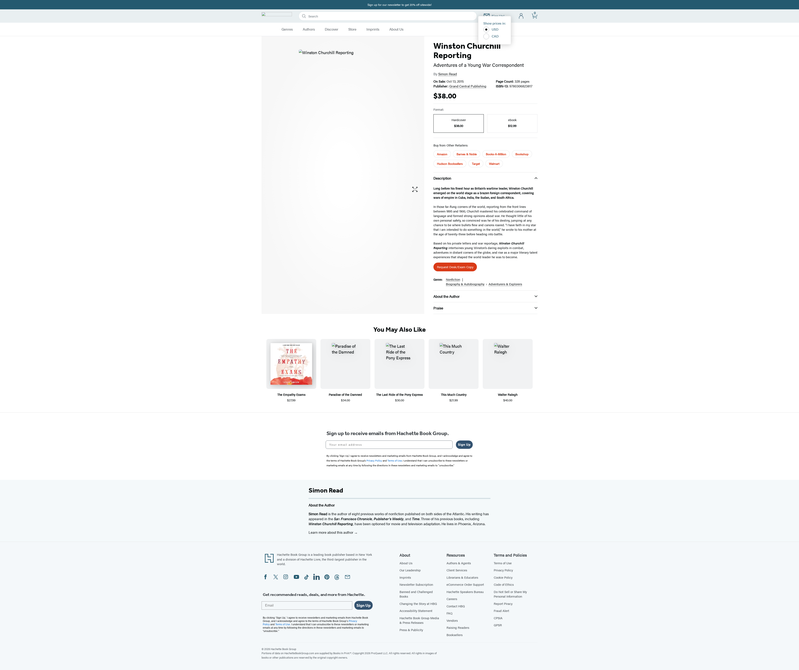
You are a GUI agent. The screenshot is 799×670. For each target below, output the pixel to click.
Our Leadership (410, 570)
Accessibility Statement (416, 610)
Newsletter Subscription (416, 584)
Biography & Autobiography (465, 284)
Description (442, 178)
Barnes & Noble (467, 154)
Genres (287, 29)
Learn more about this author (331, 532)
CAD (495, 36)
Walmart (494, 163)
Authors (309, 29)
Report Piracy (503, 603)
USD (495, 29)
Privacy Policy (503, 570)
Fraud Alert (501, 610)
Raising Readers (458, 627)
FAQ (449, 613)
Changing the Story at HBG (418, 603)
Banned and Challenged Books (416, 594)
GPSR (498, 625)
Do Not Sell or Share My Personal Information (510, 594)
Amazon (442, 154)
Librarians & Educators (462, 577)
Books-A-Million (496, 154)
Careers (452, 599)
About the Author (446, 296)
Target (476, 163)
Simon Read (447, 73)
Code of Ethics (504, 584)
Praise (438, 307)
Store (352, 29)
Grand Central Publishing (467, 86)
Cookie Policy (503, 577)
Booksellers (455, 635)
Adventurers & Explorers (505, 284)
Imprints (372, 29)
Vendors (452, 620)
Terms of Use (503, 563)
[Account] (521, 16)
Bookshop (522, 154)
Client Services (457, 570)
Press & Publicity (411, 630)
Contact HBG (456, 606)
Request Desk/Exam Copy (455, 267)
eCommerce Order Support (465, 584)
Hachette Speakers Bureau (465, 591)
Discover (331, 29)
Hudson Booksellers (450, 163)
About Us (396, 29)
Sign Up (464, 445)
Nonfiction (453, 279)
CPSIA (498, 618)
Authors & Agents (459, 563)
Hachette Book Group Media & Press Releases (419, 620)
